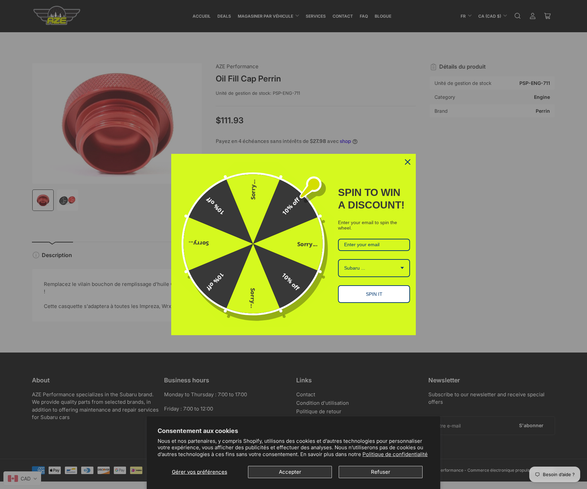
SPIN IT (374, 294)
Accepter (290, 472)
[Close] (407, 162)
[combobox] (374, 268)
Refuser (380, 472)
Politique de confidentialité (395, 454)
